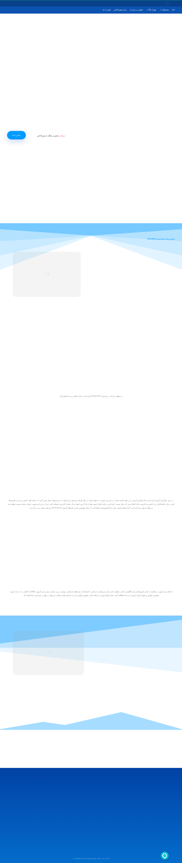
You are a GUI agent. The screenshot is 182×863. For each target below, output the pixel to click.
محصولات (165, 10)
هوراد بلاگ (152, 10)
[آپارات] (7, 3)
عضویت (11, 804)
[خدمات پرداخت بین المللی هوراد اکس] (166, 3)
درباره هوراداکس (120, 10)
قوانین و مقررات (136, 10)
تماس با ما (107, 10)
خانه (173, 10)
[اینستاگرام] (14, 3)
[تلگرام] (11, 3)
